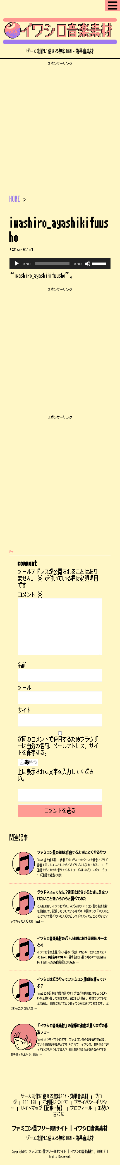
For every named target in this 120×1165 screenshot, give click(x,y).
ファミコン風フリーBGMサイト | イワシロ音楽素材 (60, 1128)
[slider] (100, 263)
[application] (59, 263)
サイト (24, 710)
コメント (30, 594)
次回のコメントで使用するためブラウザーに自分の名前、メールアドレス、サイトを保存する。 (58, 746)
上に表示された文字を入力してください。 (56, 775)
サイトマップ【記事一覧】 (42, 1108)
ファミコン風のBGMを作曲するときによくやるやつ (71, 852)
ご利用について (55, 1102)
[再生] (17, 263)
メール (24, 687)
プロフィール (81, 1108)
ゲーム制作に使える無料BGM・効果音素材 (54, 1096)
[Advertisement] (60, 126)
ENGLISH (30, 1102)
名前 (22, 665)
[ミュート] (87, 263)
